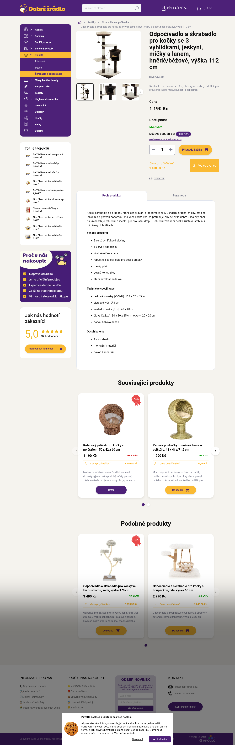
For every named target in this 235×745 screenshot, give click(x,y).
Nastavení (137, 739)
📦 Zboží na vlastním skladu (82, 696)
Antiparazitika (42, 86)
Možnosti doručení (165, 139)
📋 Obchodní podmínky (32, 702)
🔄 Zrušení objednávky (32, 697)
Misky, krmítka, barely (46, 80)
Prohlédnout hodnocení (41, 348)
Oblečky (39, 111)
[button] (143, 504)
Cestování (40, 105)
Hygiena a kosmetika (46, 99)
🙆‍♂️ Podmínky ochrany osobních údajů (40, 707)
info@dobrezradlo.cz (186, 686)
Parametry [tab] (179, 195)
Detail (111, 490)
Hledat (137, 8)
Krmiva (39, 29)
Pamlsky (39, 36)
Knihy (38, 124)
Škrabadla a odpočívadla (48, 73)
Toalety (39, 93)
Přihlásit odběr (135, 708)
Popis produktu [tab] (111, 195)
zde (133, 733)
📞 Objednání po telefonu (33, 686)
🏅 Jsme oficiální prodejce (81, 702)
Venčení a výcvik (44, 48)
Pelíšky (39, 55)
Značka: (156, 77)
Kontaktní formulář (185, 706)
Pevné (38, 67)
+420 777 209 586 (185, 693)
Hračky (38, 118)
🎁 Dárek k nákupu (77, 691)
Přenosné (40, 61)
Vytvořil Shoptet (197, 737)
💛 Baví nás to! (75, 707)
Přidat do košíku (192, 149)
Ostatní (39, 130)
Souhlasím (162, 739)
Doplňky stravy (43, 42)
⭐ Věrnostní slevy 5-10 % (81, 686)
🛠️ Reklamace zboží (30, 691)
